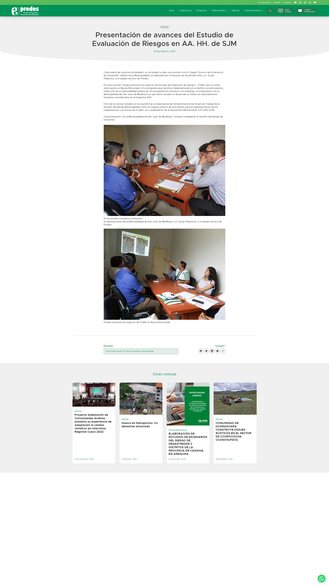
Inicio (171, 10)
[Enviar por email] (217, 351)
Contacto (287, 2)
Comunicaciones (252, 10)
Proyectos (202, 10)
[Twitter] (206, 351)
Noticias (235, 10)
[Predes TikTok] (305, 2)
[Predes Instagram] (300, 2)
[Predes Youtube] (314, 2)
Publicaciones (218, 10)
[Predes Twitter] (310, 2)
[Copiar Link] (223, 351)
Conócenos (184, 10)
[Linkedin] (212, 351)
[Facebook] (201, 351)
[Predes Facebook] (295, 2)
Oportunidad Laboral (177, 430)
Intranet (277, 2)
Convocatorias (264, 2)
